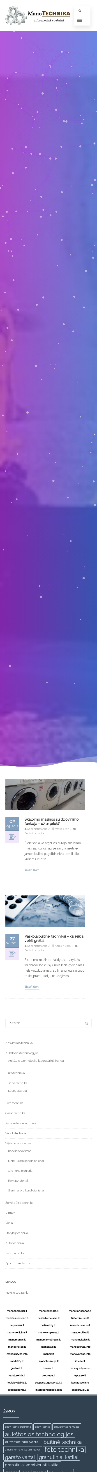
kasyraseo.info (80, 1382)
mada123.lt (16, 1361)
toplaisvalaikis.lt (17, 1382)
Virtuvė (10, 1213)
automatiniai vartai (22, 1442)
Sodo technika (14, 1253)
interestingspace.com (48, 1389)
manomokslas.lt (80, 1339)
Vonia (9, 1223)
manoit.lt (48, 1353)
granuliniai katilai (58, 1457)
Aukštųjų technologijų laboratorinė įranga (36, 1060)
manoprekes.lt (17, 1346)
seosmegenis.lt (17, 1389)
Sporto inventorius (17, 1263)
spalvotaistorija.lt (49, 1361)
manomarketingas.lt (48, 1339)
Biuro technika (15, 1073)
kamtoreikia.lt (17, 1375)
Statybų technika (16, 1233)
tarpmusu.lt (17, 1325)
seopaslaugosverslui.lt (48, 1382)
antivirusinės (42, 1426)
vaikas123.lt (48, 1325)
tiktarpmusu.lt (80, 1318)
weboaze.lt (48, 1375)
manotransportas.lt (80, 1310)
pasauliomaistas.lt (49, 1318)
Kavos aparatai (18, 1090)
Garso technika (15, 1113)
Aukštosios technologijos (21, 1053)
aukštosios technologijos (39, 1434)
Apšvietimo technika (19, 1043)
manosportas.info (80, 1346)
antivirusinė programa (18, 1426)
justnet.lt (17, 1368)
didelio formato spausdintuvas (22, 1449)
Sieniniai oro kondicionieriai (26, 1190)
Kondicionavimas (19, 1151)
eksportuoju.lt (80, 1389)
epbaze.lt (80, 1375)
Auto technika (14, 1243)
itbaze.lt (80, 1361)
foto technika (64, 1449)
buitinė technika (63, 1442)
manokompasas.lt (48, 1332)
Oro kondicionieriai (20, 1170)
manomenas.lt (17, 1339)
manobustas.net (80, 1325)
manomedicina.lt (17, 1332)
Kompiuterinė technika (20, 1123)
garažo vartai (20, 1457)
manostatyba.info (17, 1353)
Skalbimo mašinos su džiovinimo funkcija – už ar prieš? (52, 821)
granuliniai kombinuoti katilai (32, 1464)
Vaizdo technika (16, 1133)
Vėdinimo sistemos (18, 1143)
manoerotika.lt (80, 1332)
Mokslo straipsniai (17, 1292)
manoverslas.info (80, 1353)
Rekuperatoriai (18, 1180)
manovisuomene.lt (17, 1318)
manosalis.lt (48, 1346)
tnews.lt (48, 1368)
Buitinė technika (34, 833)
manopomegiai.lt (17, 1310)
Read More (32, 870)
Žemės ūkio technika (19, 1202)
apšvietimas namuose (66, 1426)
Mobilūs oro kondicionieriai (26, 1161)
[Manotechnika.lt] (37, 30)
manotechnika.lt (48, 1310)
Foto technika (14, 1103)
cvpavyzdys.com (80, 1368)
